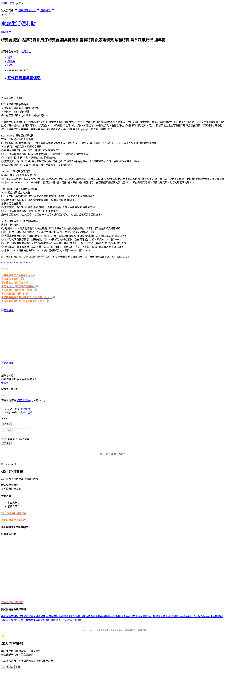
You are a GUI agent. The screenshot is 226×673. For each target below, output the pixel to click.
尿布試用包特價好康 (34, 616)
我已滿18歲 (7, 667)
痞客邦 (21, 400)
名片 (9, 65)
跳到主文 (6, 32)
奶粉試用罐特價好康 (12, 616)
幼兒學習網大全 (187, 616)
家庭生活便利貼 (18, 23)
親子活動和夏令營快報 (165, 616)
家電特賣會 (26, 412)
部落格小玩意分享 (18, 620)
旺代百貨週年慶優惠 (24, 78)
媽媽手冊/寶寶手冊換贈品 (114, 616)
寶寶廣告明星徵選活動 (140, 616)
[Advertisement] (37, 88)
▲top (4, 418)
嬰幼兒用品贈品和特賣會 (68, 620)
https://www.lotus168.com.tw (15, 262)
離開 (18, 667)
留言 (27, 400)
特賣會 (5, 383)
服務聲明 (142, 630)
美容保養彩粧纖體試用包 (59, 616)
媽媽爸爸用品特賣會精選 (41, 620)
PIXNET (90, 630)
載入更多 (6, 424)
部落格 (11, 61)
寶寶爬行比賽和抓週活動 (86, 616)
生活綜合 (26, 51)
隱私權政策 (130, 630)
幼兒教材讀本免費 (205, 616)
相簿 (9, 57)
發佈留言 (6, 443)
